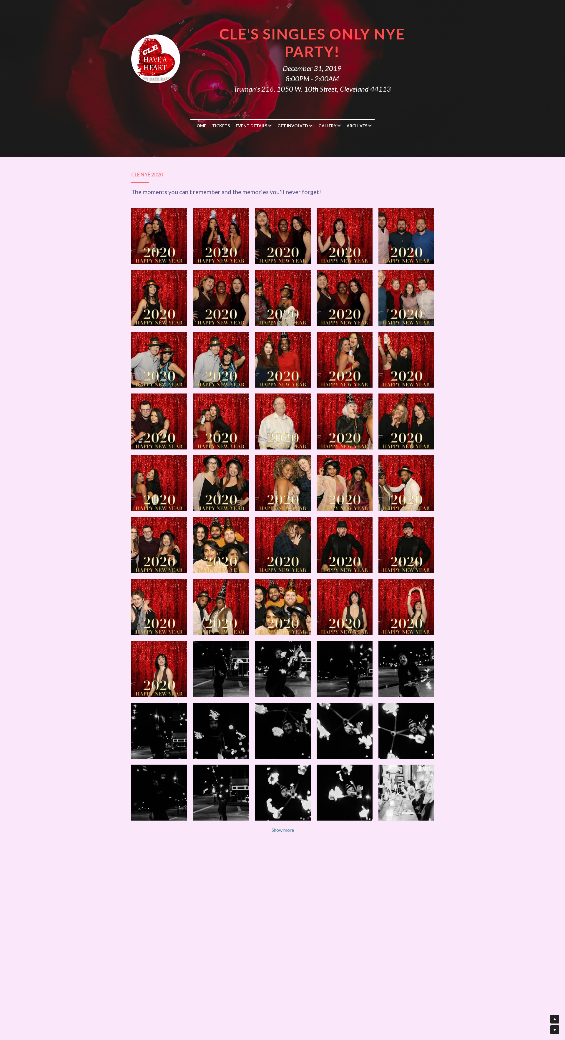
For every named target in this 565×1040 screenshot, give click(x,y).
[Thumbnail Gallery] (159, 236)
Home (199, 125)
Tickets (221, 125)
